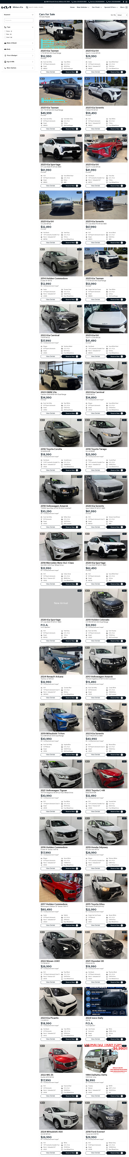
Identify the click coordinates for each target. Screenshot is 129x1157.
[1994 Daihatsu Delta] (106, 1058)
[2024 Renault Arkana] (61, 660)
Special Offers (110, 7)
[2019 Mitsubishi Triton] (61, 717)
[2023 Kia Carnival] (106, 375)
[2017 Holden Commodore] (61, 887)
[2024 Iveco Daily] (106, 1001)
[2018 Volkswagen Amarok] (61, 489)
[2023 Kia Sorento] (106, 717)
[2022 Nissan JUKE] (61, 944)
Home (72, 7)
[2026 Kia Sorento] (106, 489)
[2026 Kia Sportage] (106, 546)
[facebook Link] (123, 2)
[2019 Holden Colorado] (106, 603)
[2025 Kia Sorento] (106, 91)
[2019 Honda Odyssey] (106, 830)
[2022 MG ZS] (61, 1058)
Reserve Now (70, 72)
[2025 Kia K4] (106, 34)
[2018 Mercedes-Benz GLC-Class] (61, 546)
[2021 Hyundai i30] (106, 944)
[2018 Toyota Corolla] (61, 432)
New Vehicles (82, 7)
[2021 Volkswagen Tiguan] (61, 773)
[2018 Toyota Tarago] (106, 432)
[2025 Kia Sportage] (61, 148)
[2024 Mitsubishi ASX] (61, 1115)
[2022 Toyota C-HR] (106, 773)
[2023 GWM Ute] (61, 375)
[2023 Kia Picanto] (61, 1001)
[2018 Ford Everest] (106, 1115)
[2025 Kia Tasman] (61, 34)
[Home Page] (6, 7)
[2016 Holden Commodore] (61, 830)
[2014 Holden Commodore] (61, 261)
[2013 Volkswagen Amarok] (106, 660)
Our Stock (96, 7)
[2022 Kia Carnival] (61, 318)
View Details (50, 72)
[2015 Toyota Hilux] (106, 887)
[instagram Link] (126, 2)
